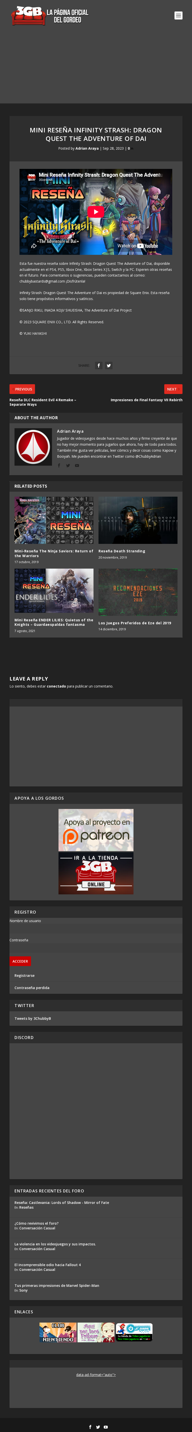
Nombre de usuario (25, 920)
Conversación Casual (37, 1228)
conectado (56, 686)
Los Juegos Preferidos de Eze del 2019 (134, 623)
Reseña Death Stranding (121, 551)
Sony (23, 1290)
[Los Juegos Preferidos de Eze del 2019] (138, 592)
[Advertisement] (96, 68)
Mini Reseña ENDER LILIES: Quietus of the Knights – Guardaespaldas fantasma (53, 622)
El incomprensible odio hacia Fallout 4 (47, 1264)
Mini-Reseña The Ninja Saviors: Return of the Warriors (53, 553)
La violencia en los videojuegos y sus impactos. (55, 1244)
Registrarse (24, 975)
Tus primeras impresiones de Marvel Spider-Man (56, 1285)
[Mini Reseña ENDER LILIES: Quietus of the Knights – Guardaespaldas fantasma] (54, 591)
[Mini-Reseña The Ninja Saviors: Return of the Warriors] (54, 520)
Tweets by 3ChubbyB (32, 1018)
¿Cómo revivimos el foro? (36, 1223)
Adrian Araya (87, 148)
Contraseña (19, 940)
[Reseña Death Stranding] (138, 520)
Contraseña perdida (32, 987)
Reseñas (26, 1207)
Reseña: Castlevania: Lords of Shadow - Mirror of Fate (61, 1202)
